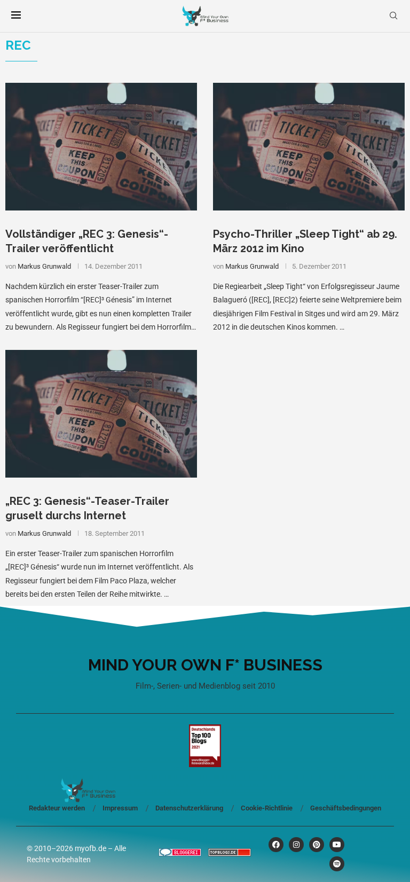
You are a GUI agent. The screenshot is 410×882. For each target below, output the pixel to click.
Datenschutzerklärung (189, 808)
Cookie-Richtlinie (267, 808)
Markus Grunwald (44, 266)
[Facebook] (276, 844)
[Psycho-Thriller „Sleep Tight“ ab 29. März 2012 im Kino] (309, 146)
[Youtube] (336, 844)
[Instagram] (296, 844)
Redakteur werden (57, 808)
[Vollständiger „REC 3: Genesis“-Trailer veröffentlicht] (101, 146)
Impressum (120, 808)
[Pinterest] (316, 844)
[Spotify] (336, 863)
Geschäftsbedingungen (345, 808)
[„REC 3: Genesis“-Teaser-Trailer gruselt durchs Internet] (101, 414)
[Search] (393, 16)
